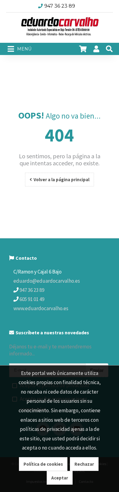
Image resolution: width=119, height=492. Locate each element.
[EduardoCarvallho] (59, 28)
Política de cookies (43, 464)
